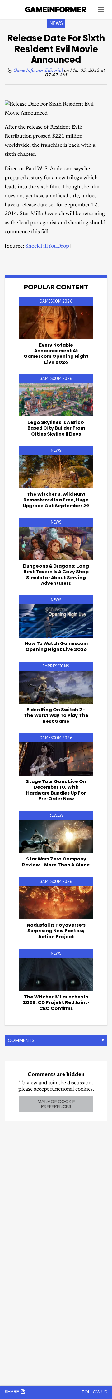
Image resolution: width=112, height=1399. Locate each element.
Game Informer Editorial (38, 70)
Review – (56, 861)
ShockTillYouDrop (47, 246)
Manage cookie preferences (56, 1103)
